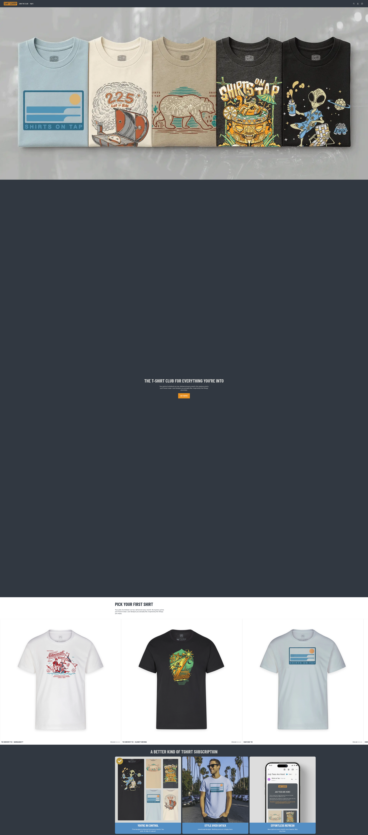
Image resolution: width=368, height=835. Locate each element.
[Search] (354, 4)
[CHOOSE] (118, 737)
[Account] (358, 4)
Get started (184, 396)
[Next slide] (251, 682)
